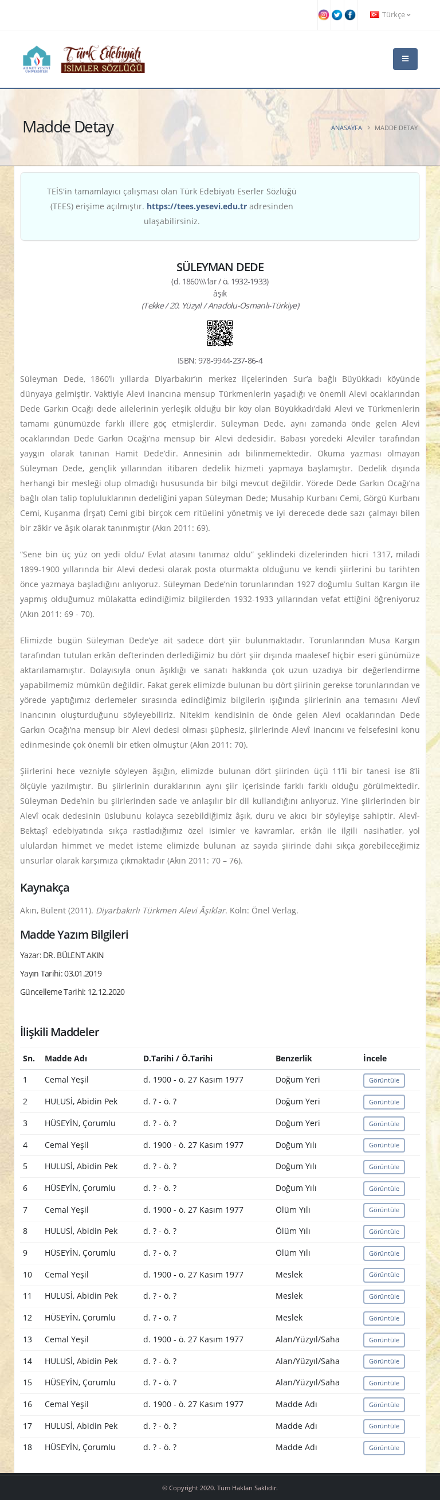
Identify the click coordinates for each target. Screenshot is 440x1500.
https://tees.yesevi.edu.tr (197, 206)
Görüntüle (384, 1080)
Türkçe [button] (393, 14)
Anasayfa (346, 127)
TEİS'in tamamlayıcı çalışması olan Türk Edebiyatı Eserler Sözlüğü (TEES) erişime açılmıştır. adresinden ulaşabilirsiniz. (172, 206)
